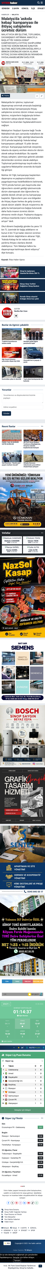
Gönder (6, 413)
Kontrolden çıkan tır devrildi (11, 379)
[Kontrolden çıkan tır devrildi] (12, 371)
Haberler (5, 14)
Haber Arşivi (8, 1222)
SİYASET (41, 8)
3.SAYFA (15, 8)
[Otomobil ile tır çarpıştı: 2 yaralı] (33, 353)
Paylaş (6, 96)
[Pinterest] (16, 1203)
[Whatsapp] (36, 1203)
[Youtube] (28, 1203)
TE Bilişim (28, 1250)
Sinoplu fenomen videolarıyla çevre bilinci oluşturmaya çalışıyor (31, 465)
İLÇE (33, 8)
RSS (8, 1243)
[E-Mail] (16, 316)
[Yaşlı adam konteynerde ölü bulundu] (33, 371)
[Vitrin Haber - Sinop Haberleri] (9, 2)
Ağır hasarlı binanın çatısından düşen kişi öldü (11, 360)
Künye (15, 1228)
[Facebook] (8, 1203)
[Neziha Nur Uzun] (7, 312)
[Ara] (38, 3)
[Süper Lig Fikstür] (42, 1118)
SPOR (33, 1230)
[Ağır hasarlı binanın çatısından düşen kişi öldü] (12, 352)
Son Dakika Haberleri (12, 1219)
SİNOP (15, 1233)
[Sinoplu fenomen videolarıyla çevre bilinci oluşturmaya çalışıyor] (33, 456)
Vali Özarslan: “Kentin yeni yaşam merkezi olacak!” (11, 464)
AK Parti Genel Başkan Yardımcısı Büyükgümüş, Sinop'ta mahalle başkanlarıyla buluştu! (32, 445)
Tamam (17, 1260)
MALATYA (15, 14)
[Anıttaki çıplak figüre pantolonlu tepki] (33, 334)
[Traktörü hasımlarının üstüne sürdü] (12, 334)
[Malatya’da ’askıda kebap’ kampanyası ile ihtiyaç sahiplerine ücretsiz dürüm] (22, 79)
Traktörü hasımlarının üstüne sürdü (9, 342)
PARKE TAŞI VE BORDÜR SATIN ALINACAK (10, 443)
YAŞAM (6, 1233)
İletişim (6, 1228)
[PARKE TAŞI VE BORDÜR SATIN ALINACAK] (12, 435)
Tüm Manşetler (9, 1217)
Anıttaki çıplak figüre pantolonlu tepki (30, 342)
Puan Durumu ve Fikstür (13, 1214)
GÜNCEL (25, 8)
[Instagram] (20, 1203)
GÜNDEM (5, 8)
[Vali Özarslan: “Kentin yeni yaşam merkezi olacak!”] (12, 456)
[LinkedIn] (24, 1203)
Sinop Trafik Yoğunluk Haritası (15, 1212)
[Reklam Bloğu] (22, 499)
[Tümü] (42, 426)
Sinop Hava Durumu (11, 1210)
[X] (12, 1203)
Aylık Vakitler (7, 1041)
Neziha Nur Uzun (20, 311)
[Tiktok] (32, 1203)
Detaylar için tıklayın (22, 1110)
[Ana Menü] (42, 3)
